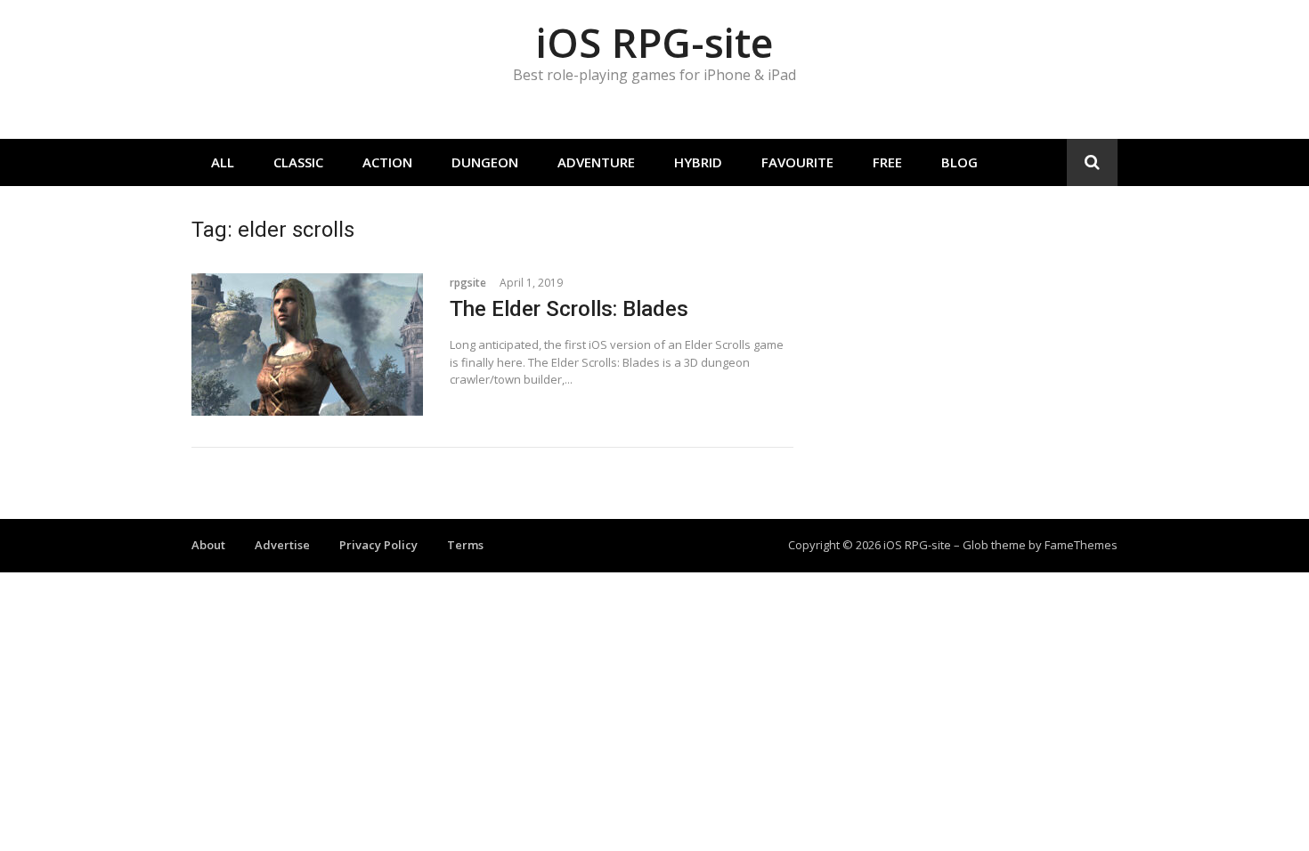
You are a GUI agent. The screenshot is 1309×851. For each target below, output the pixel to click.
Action (387, 162)
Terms (465, 545)
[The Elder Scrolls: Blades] (307, 344)
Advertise (282, 545)
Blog (959, 162)
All (222, 162)
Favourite (797, 162)
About (208, 545)
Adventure (596, 162)
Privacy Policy (378, 545)
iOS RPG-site (654, 42)
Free (887, 162)
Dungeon (484, 162)
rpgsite (468, 282)
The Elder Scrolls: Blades (569, 308)
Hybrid (698, 162)
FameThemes (1081, 545)
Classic (298, 162)
